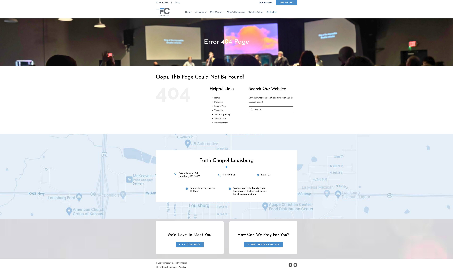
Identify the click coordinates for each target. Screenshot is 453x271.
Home (217, 98)
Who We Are (220, 119)
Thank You (219, 110)
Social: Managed (169, 267)
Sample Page (220, 106)
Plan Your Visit (162, 2)
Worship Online (221, 123)
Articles (182, 267)
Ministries (218, 102)
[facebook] (290, 265)
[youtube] (295, 265)
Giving (177, 2)
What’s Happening (222, 114)
